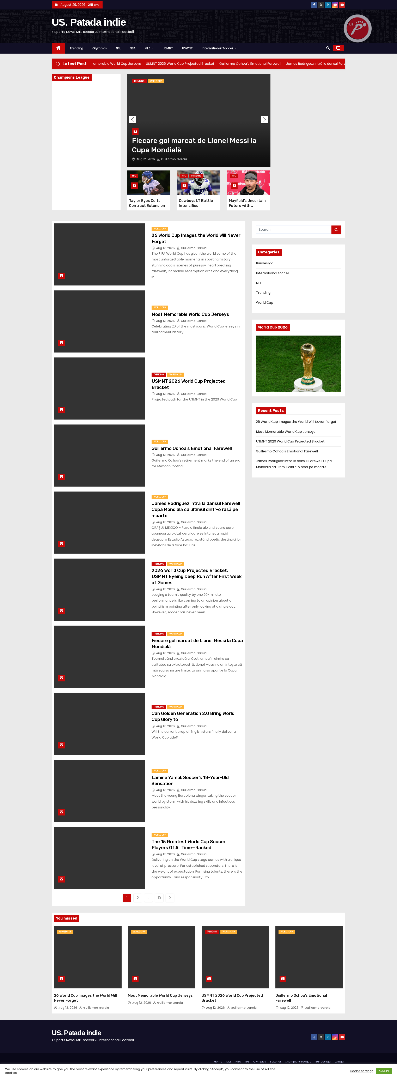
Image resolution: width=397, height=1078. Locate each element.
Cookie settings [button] (361, 1071)
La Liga (339, 1062)
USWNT (187, 48)
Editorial (275, 1062)
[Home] (58, 48)
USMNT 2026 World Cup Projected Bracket (290, 441)
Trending (76, 48)
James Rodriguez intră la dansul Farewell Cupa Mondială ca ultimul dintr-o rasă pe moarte (196, 509)
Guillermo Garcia (221, 159)
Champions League (298, 1062)
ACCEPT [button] (384, 1071)
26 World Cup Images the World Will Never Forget (296, 421)
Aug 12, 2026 (194, 159)
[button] (328, 48)
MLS (148, 48)
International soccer (218, 48)
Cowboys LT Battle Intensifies (196, 203)
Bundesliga (264, 263)
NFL (118, 48)
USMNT (168, 48)
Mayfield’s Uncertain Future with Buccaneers (247, 205)
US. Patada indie (89, 22)
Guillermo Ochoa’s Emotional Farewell (192, 448)
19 (159, 897)
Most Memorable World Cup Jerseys (190, 314)
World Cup (203, 81)
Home (218, 1062)
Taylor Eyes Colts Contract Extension (147, 203)
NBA (133, 48)
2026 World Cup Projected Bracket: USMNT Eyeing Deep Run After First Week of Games (197, 576)
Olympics (99, 48)
